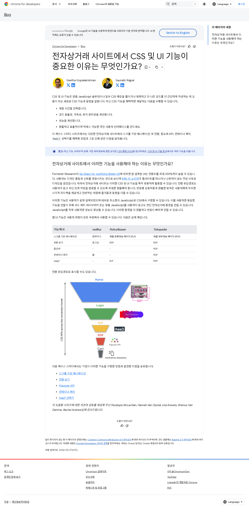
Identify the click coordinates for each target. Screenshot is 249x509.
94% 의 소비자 (130, 179)
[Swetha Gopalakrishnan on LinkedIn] (73, 86)
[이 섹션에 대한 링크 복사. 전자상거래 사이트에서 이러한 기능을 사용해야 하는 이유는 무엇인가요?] (176, 164)
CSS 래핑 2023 (125, 151)
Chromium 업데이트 (96, 471)
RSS (169, 487)
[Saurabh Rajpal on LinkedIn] (122, 86)
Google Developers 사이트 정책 (91, 443)
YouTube (171, 476)
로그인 (241, 4)
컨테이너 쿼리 (67, 392)
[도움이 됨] (189, 46)
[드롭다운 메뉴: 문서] (61, 4)
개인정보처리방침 (20, 502)
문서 (54, 4)
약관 (6, 502)
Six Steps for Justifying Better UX (99, 174)
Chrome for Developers (64, 46)
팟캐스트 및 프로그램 (96, 487)
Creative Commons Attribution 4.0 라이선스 (109, 439)
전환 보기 (64, 379)
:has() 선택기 (66, 398)
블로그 (86, 4)
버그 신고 (8, 471)
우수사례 (72, 4)
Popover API (67, 386)
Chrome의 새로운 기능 (107, 4)
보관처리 (90, 482)
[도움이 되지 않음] (194, 46)
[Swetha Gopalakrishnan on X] (68, 86)
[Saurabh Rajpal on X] (117, 86)
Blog (7, 15)
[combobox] (182, 4)
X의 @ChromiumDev (178, 471)
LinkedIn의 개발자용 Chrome (182, 482)
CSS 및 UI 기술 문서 (157, 151)
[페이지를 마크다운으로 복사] (157, 67)
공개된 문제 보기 (12, 476)
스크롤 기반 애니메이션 (72, 373)
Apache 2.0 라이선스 (182, 439)
